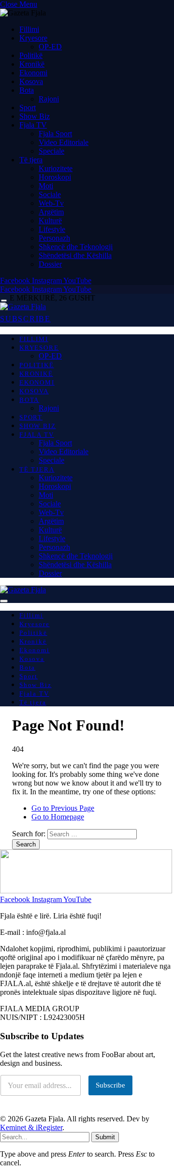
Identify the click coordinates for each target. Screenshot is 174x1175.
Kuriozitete (55, 168)
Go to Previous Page (62, 808)
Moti (46, 186)
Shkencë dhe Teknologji (76, 247)
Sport (27, 107)
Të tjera (31, 160)
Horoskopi (55, 177)
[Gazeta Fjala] (23, 306)
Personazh (54, 238)
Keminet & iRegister (31, 1127)
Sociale (50, 194)
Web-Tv (51, 203)
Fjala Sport (55, 133)
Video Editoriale (63, 142)
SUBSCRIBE (25, 319)
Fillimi (29, 29)
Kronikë (31, 64)
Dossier (50, 264)
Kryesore (33, 38)
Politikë (31, 55)
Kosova (31, 81)
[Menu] (4, 301)
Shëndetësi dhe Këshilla (75, 255)
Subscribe (110, 1085)
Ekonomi (33, 73)
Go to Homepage (57, 817)
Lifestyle (52, 229)
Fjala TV (33, 125)
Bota (26, 90)
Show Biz (34, 116)
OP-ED (50, 47)
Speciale (51, 151)
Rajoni (49, 99)
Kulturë (50, 220)
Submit (105, 1137)
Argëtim (51, 212)
